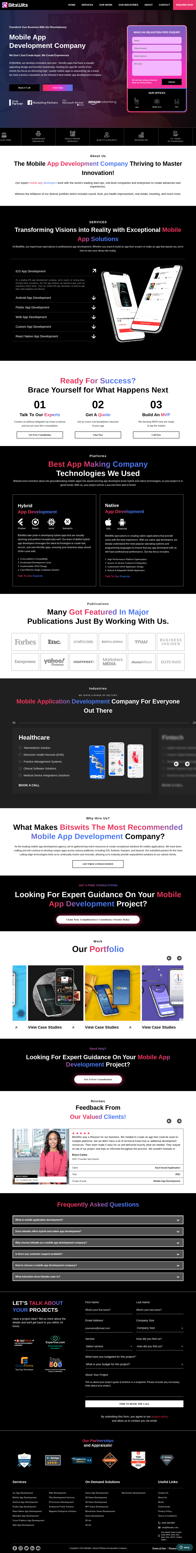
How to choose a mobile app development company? (46, 1265)
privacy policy (159, 1416)
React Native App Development (27, 1511)
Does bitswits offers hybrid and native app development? (48, 1231)
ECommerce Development (61, 1502)
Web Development (57, 1493)
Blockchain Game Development (100, 1511)
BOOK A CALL (29, 785)
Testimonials (164, 1507)
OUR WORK (105, 5)
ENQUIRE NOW (184, 5)
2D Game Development (96, 1497)
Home (71, 5)
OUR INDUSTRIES (128, 5)
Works (161, 1502)
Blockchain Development (133, 1493)
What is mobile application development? (39, 1220)
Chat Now (98, 435)
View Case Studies (30, 1027)
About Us (162, 1497)
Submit (171, 82)
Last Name (143, 1302)
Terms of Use (159, 1548)
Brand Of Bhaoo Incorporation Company (110, 1548)
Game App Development (96, 1493)
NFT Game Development (96, 1507)
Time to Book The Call (134, 1404)
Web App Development (23, 1525)
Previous (176, 764)
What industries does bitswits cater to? (37, 1276)
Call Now (156, 435)
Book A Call (24, 87)
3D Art (88, 1525)
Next (187, 764)
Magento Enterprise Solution (62, 1511)
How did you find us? (149, 1338)
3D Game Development (96, 1502)
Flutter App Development (24, 1507)
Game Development (94, 1516)
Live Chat (58, 87)
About (148, 5)
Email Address (94, 1320)
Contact (164, 5)
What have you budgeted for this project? (111, 1356)
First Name (92, 1302)
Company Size (145, 1320)
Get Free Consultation (40, 435)
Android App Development (25, 1502)
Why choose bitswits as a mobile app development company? (51, 1242)
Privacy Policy (165, 1511)
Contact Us (163, 1493)
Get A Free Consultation (98, 1079)
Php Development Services (62, 1497)
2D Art (88, 1520)
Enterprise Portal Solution (61, 1507)
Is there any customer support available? (39, 1254)
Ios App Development (23, 1493)
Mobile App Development (24, 1497)
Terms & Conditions (167, 1516)
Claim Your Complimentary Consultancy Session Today (98, 919)
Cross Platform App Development (28, 1520)
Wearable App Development (26, 1516)
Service (89, 1338)
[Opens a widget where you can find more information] (184, 1547)
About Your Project (96, 1374)
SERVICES (87, 5)
